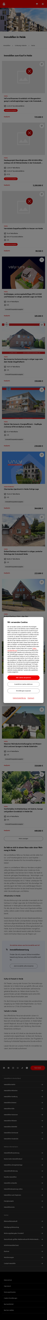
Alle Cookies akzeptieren (23, 677)
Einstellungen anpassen (23, 691)
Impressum (31, 698)
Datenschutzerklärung (19, 698)
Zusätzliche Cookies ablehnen (23, 684)
